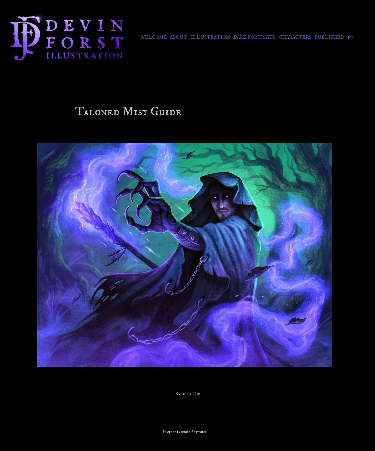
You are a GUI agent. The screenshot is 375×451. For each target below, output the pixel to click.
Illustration (210, 37)
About (178, 37)
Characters (295, 37)
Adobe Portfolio (194, 432)
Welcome (153, 37)
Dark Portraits (254, 37)
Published (329, 37)
